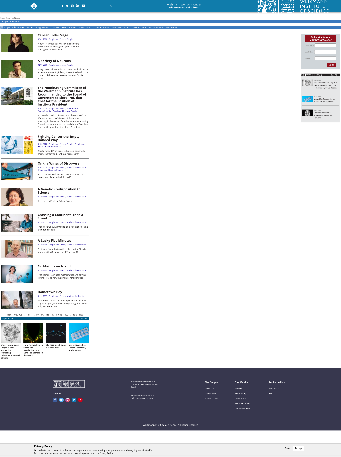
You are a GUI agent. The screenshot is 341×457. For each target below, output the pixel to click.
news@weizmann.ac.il (145, 395)
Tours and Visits (211, 398)
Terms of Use (240, 398)
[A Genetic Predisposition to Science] (17, 205)
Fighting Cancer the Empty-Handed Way (59, 138)
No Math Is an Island (54, 266)
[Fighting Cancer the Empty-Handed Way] (17, 152)
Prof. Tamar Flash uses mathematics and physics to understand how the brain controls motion (62, 276)
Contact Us (209, 388)
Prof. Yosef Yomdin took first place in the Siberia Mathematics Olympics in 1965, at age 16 (62, 251)
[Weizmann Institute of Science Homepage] (69, 384)
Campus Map (210, 393)
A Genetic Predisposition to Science (59, 191)
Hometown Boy (50, 292)
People (70, 39)
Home (2, 18)
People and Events (12, 27)
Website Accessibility (243, 403)
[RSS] (1, 27)
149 (52, 314)
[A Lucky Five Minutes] (17, 256)
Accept (298, 448)
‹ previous (17, 314)
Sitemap (238, 388)
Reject (288, 448)
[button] (111, 6)
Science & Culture (53, 146)
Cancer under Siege (53, 35)
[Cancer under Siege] (17, 51)
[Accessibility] (34, 6)
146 (38, 314)
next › (75, 314)
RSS (270, 393)
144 (28, 314)
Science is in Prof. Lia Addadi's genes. (56, 201)
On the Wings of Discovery (58, 163)
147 (42, 314)
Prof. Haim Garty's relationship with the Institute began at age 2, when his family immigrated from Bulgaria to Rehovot (62, 303)
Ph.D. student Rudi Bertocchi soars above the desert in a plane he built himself (60, 176)
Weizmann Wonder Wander (184, 6)
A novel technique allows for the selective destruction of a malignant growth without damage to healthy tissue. (59, 46)
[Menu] (4, 6)
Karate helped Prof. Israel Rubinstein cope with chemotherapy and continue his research (61, 152)
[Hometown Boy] (17, 308)
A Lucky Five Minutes (54, 240)
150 (57, 314)
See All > (335, 75)
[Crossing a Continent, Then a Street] (17, 231)
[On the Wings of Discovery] (17, 179)
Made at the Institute (76, 167)
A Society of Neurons (54, 60)
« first (8, 314)
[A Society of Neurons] (17, 77)
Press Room (274, 388)
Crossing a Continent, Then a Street (60, 216)
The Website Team (242, 408)
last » (81, 314)
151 (62, 314)
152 (66, 314)
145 (33, 314)
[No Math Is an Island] (17, 282)
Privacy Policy (240, 393)
